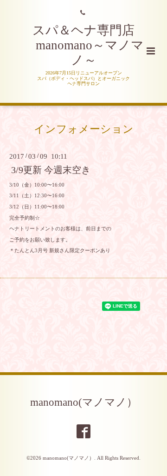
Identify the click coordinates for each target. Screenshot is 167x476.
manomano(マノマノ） (83, 402)
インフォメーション (84, 129)
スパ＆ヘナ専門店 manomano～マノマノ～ (83, 45)
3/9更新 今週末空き (50, 170)
